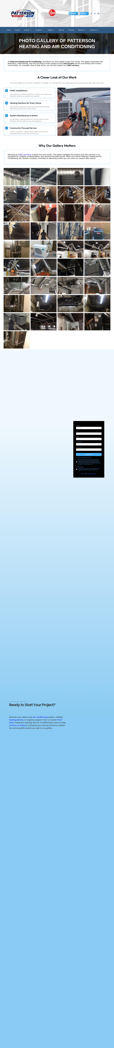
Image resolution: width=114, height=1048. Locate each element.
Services (26, 30)
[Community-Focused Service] (6, 128)
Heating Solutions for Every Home (25, 103)
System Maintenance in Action (24, 115)
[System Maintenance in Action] (6, 115)
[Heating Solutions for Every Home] (6, 103)
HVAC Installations (18, 90)
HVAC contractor (24, 155)
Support (50, 30)
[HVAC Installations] (6, 90)
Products (17, 30)
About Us (81, 30)
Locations (38, 30)
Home (9, 30)
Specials (61, 30)
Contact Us (93, 30)
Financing (71, 30)
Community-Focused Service (23, 128)
